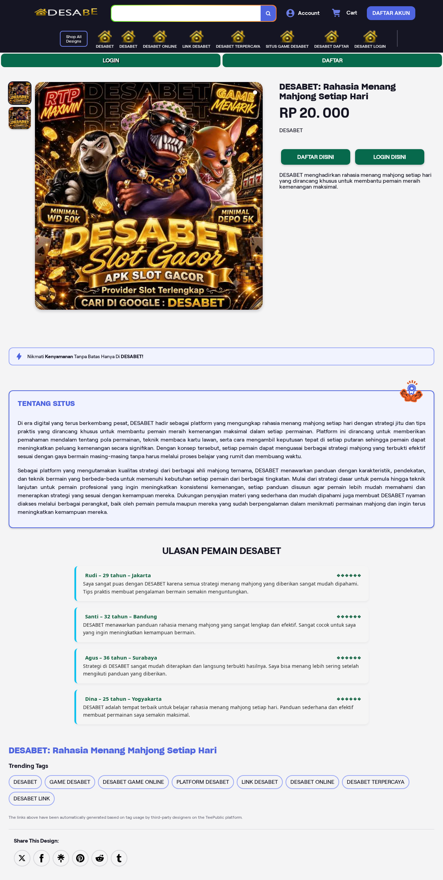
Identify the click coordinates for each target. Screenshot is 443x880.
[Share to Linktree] (61, 858)
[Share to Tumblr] (119, 858)
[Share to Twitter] (22, 858)
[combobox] (186, 13)
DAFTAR (332, 60)
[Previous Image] (40, 197)
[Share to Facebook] (41, 858)
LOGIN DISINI (389, 157)
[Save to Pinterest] (80, 858)
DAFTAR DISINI (315, 157)
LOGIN (111, 60)
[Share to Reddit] (99, 858)
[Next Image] (257, 197)
